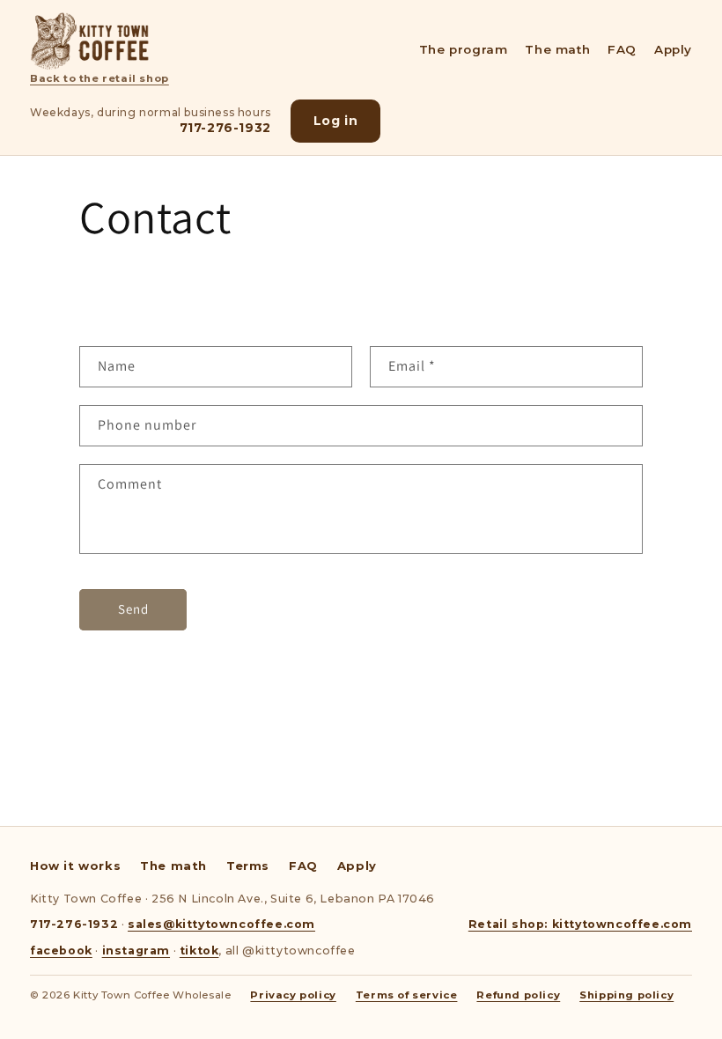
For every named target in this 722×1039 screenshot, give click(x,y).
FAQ (622, 49)
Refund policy (518, 995)
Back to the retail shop (99, 78)
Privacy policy (292, 995)
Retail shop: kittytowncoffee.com (580, 924)
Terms (247, 865)
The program (463, 49)
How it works (75, 865)
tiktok (199, 950)
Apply (673, 49)
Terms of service (407, 995)
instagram (136, 950)
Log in (335, 121)
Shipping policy (626, 995)
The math (557, 49)
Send (133, 609)
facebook (61, 950)
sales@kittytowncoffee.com (221, 924)
